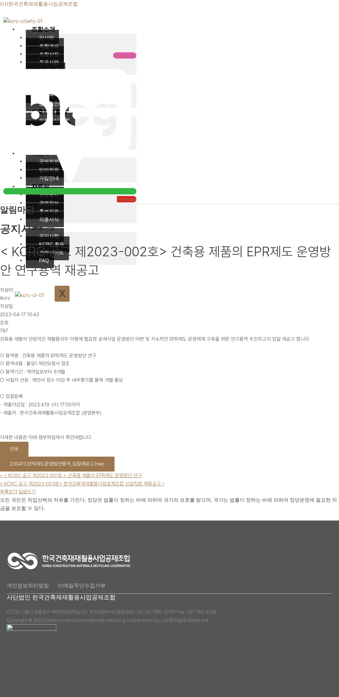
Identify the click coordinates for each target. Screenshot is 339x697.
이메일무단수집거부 (82, 585)
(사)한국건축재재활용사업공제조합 (39, 4)
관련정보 (49, 203)
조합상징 (49, 54)
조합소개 (43, 29)
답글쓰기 (27, 492)
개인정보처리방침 (28, 585)
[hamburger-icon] (128, 27)
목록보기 (8, 492)
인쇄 (14, 449)
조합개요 (49, 46)
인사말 (46, 37)
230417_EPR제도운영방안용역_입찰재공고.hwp (57, 464)
